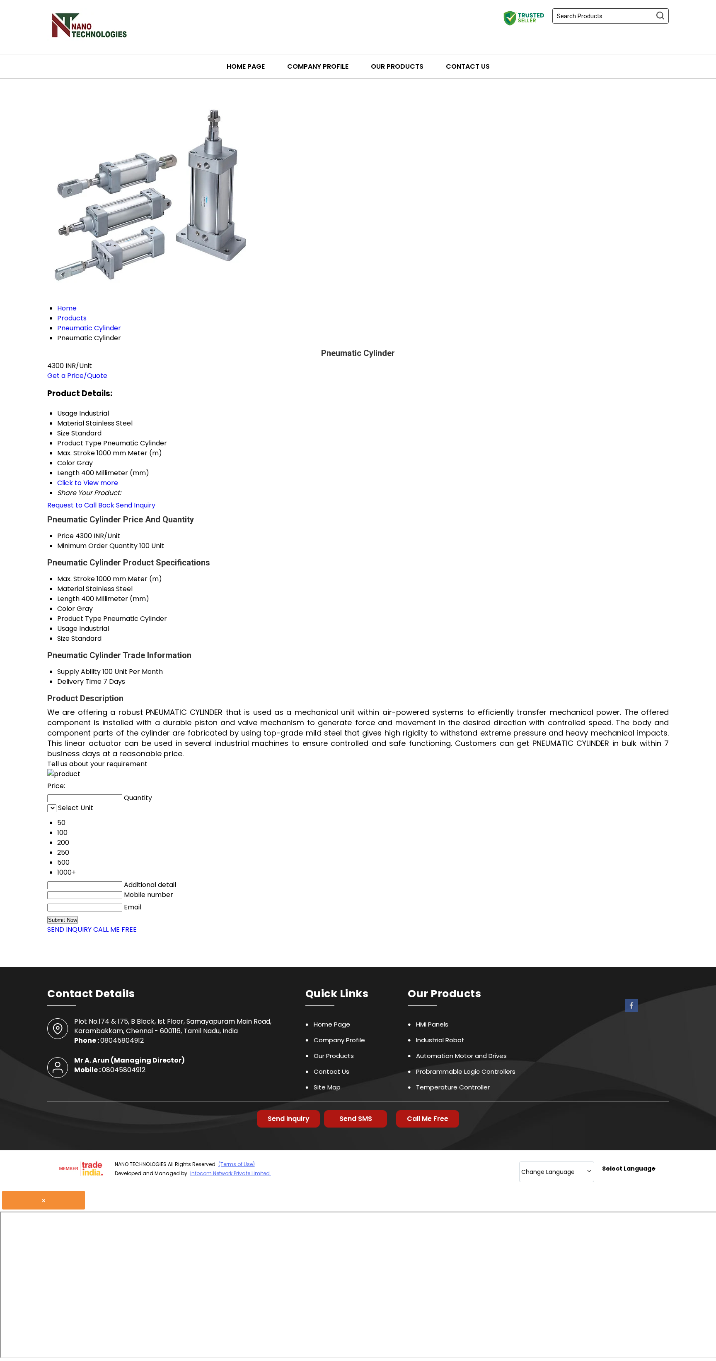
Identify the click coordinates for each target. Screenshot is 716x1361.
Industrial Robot (440, 1040)
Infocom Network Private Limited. (230, 1173)
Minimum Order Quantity (97, 546)
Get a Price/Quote (77, 375)
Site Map (327, 1087)
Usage (67, 628)
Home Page (246, 66)
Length (68, 599)
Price (65, 536)
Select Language (629, 1168)
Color (66, 608)
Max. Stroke (76, 579)
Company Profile (317, 66)
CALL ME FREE (115, 929)
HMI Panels (432, 1024)
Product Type (79, 618)
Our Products (397, 66)
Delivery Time (79, 681)
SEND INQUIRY (69, 929)
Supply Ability (79, 671)
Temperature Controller (453, 1087)
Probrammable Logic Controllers (465, 1071)
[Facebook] (631, 1011)
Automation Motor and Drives (461, 1055)
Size (63, 638)
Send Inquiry (135, 505)
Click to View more (87, 483)
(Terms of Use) (236, 1164)
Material (70, 589)
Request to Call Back (80, 505)
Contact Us (468, 66)
